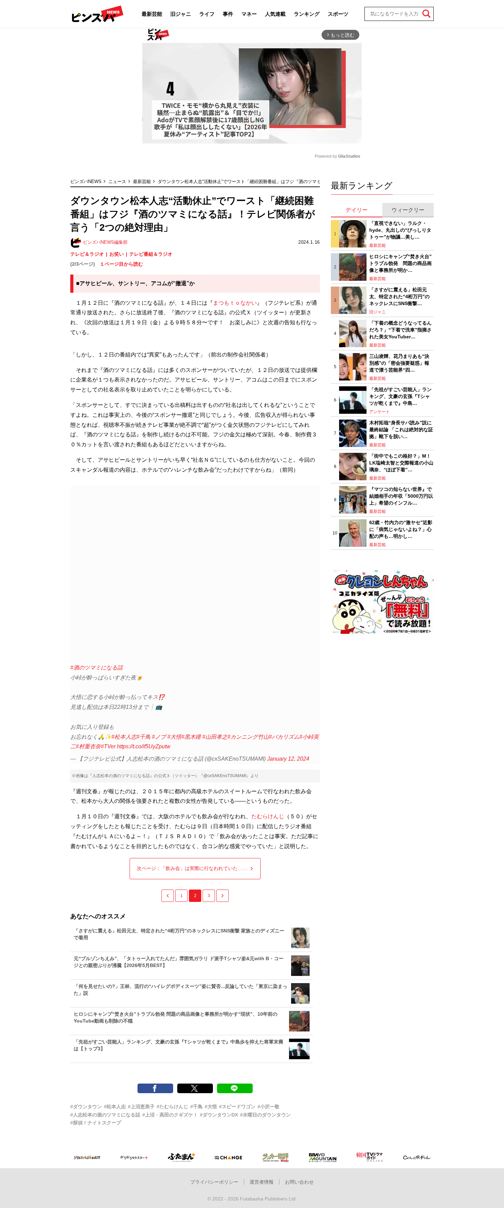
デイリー (357, 210)
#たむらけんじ (172, 1106)
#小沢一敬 (268, 1106)
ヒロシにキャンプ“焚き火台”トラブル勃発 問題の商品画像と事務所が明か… (400, 263)
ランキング (307, 14)
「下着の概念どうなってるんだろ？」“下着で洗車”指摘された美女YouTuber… (400, 329)
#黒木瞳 (191, 737)
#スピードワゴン (237, 1106)
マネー (249, 14)
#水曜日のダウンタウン (265, 1115)
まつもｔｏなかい (235, 303)
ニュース (117, 181)
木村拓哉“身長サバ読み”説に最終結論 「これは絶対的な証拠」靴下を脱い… (401, 429)
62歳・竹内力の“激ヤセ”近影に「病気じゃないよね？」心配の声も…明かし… (400, 529)
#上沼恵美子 (141, 1106)
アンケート (379, 412)
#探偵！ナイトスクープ (95, 1122)
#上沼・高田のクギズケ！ (170, 1115)
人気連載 (275, 14)
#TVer (108, 746)
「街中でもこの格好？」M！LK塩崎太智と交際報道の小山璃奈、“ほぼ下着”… (401, 462)
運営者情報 (262, 1182)
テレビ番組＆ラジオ (150, 254)
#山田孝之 (214, 737)
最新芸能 (152, 14)
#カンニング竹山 (248, 737)
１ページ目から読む (121, 264)
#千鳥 (143, 737)
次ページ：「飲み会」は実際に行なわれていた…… (192, 868)
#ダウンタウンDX (219, 1115)
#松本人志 (123, 737)
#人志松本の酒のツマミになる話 (105, 1115)
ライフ (207, 14)
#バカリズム (284, 737)
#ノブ (159, 737)
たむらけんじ (267, 816)
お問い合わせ (299, 1182)
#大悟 (174, 737)
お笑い (116, 254)
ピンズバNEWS (85, 181)
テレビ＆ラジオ (87, 254)
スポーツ (338, 14)
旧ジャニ (180, 14)
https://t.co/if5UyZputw (143, 746)
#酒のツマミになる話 (96, 668)
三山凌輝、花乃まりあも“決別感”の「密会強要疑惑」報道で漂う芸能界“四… (399, 362)
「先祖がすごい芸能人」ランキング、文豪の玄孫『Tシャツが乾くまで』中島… (400, 396)
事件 (228, 14)
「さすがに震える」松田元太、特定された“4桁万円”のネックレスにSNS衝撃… (399, 296)
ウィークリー (408, 210)
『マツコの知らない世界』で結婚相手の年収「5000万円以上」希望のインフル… (401, 495)
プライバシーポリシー (214, 1182)
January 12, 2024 (288, 759)
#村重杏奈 (88, 746)
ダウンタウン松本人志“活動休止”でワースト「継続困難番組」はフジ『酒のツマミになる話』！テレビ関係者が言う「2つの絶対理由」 (292, 181)
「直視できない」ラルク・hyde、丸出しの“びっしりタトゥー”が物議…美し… (400, 229)
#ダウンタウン (86, 1106)
